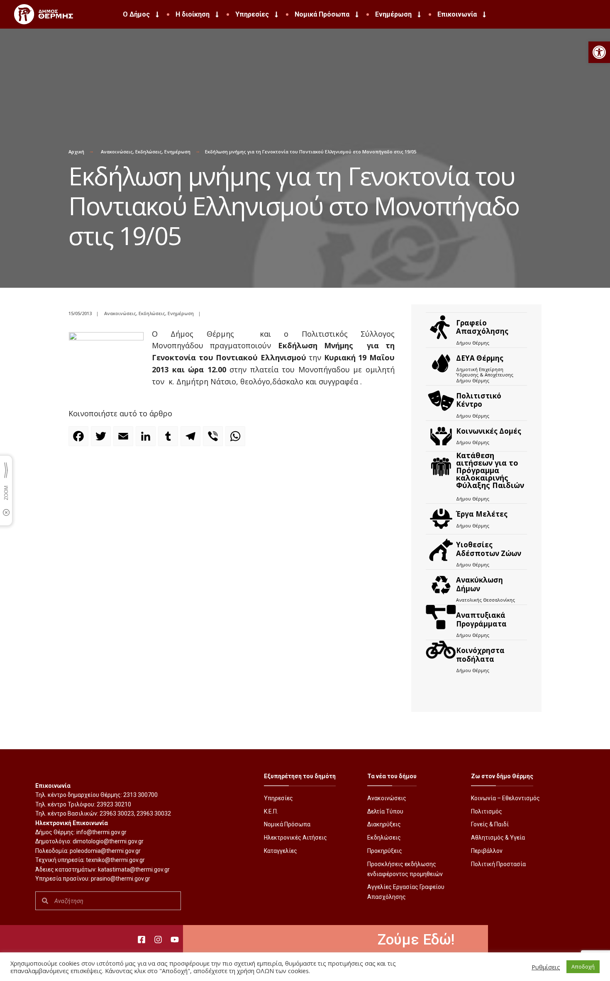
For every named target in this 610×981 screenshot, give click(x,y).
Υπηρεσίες (252, 14)
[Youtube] (175, 939)
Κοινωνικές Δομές (488, 431)
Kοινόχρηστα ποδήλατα (480, 654)
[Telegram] (192, 440)
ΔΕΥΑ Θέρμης (479, 358)
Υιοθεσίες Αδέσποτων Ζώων (488, 549)
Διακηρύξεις (384, 824)
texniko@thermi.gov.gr (115, 860)
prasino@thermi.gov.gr (120, 878)
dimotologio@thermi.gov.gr (108, 841)
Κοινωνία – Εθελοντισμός (505, 798)
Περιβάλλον (487, 850)
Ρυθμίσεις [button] (546, 967)
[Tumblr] (169, 440)
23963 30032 (154, 813)
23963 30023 (117, 813)
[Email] (124, 440)
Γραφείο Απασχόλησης (482, 327)
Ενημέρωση (393, 14)
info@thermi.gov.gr (101, 832)
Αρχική (76, 151)
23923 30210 (114, 804)
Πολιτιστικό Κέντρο (478, 400)
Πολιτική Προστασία (498, 864)
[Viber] (214, 440)
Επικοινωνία (457, 14)
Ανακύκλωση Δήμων (479, 584)
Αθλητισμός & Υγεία (498, 837)
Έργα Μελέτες (482, 514)
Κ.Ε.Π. (271, 811)
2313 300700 (140, 795)
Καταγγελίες (280, 850)
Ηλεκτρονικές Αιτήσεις (295, 837)
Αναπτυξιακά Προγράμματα (481, 619)
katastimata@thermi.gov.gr (134, 869)
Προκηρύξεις (384, 850)
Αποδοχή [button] (583, 966)
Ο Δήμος (136, 14)
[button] (599, 52)
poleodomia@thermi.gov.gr (105, 850)
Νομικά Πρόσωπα (322, 14)
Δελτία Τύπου (385, 811)
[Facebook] (79, 440)
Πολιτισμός (486, 811)
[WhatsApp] (236, 440)
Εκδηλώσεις (148, 151)
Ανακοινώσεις (117, 151)
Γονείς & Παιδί (490, 824)
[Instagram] (158, 939)
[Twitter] (102, 440)
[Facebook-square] (141, 939)
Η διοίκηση (193, 14)
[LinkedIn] (147, 440)
